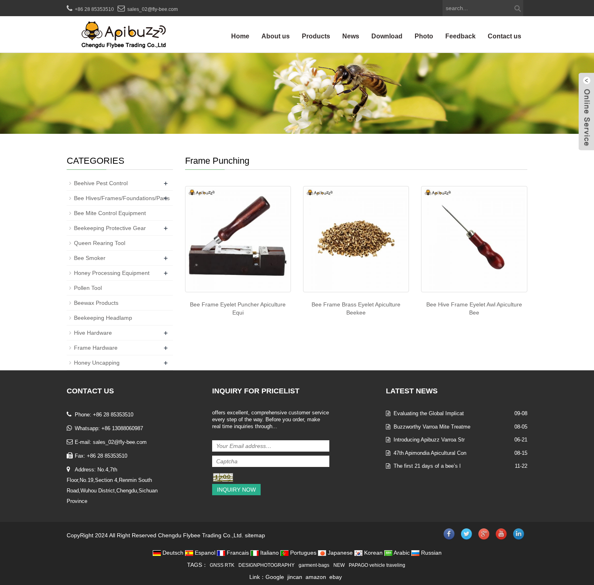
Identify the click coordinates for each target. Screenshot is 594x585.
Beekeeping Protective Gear (110, 228)
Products (316, 36)
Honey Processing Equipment (112, 273)
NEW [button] (339, 565)
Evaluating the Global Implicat (429, 413)
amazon (315, 577)
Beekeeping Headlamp (103, 318)
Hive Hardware (93, 332)
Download (386, 36)
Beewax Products (96, 303)
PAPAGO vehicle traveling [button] (377, 565)
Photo (424, 36)
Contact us (504, 36)
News (350, 36)
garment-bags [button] (314, 565)
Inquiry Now (236, 489)
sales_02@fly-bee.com (152, 9)
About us (275, 36)
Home (240, 36)
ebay (335, 577)
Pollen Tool (88, 288)
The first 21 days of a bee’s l (427, 466)
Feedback (460, 36)
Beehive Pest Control (101, 183)
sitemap (255, 535)
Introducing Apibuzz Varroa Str (429, 440)
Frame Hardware (96, 347)
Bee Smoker (89, 258)
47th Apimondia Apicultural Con (430, 453)
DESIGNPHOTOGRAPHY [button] (266, 565)
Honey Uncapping (97, 362)
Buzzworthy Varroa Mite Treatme (432, 427)
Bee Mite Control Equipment (110, 213)
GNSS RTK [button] (222, 565)
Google (274, 577)
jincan (294, 577)
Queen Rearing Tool (99, 243)
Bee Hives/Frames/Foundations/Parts (122, 198)
